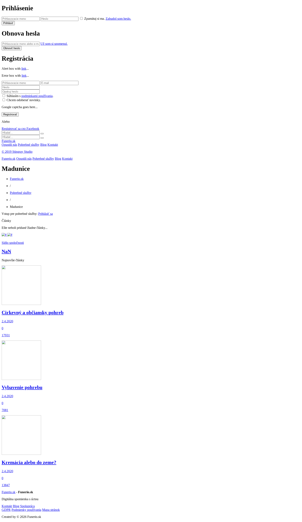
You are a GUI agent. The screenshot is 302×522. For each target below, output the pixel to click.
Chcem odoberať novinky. (24, 100)
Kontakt (52, 144)
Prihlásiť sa (45, 213)
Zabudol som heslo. (118, 18)
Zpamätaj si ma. (94, 18)
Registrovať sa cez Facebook (20, 128)
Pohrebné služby (28, 144)
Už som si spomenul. (54, 43)
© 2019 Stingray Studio (17, 151)
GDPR (6, 510)
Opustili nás (9, 144)
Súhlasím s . (30, 96)
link (23, 68)
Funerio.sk (8, 141)
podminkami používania (37, 96)
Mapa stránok (51, 510)
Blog (43, 144)
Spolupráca (27, 506)
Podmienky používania (26, 510)
